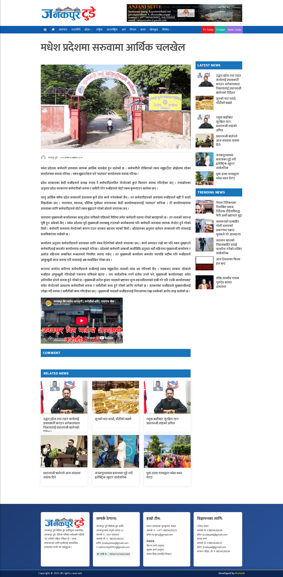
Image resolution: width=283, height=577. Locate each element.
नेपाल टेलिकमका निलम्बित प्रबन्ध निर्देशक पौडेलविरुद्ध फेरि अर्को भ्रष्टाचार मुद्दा (229, 209)
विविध (165, 29)
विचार (133, 29)
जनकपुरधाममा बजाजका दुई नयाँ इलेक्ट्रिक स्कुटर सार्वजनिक (114, 475)
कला (143, 29)
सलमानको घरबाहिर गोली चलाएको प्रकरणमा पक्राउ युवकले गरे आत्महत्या (228, 228)
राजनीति (75, 29)
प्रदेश (87, 29)
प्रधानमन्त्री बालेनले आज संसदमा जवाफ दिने (61, 475)
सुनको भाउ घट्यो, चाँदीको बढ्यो (113, 419)
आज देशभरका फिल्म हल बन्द (228, 261)
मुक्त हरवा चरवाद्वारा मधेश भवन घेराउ (164, 475)
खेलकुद (154, 29)
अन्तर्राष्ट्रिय (112, 29)
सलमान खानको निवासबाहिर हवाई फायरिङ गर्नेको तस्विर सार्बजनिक (229, 247)
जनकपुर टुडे (52, 158)
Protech (240, 573)
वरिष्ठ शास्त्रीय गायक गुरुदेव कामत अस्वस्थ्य (227, 282)
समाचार (63, 29)
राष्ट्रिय (99, 29)
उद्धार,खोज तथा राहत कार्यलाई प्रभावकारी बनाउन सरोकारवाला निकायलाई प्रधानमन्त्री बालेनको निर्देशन (61, 425)
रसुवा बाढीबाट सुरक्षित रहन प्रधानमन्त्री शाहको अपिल (162, 421)
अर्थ (124, 29)
